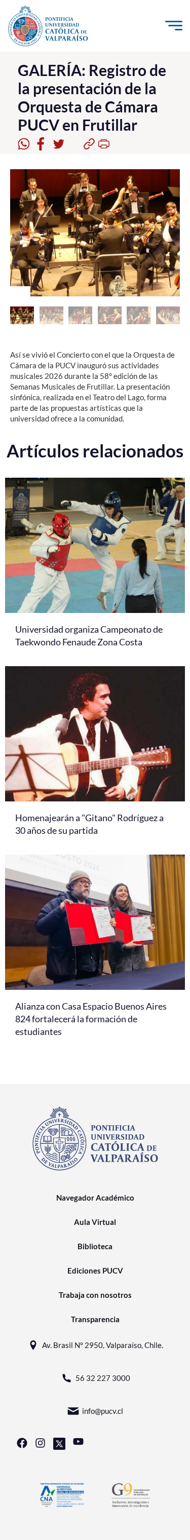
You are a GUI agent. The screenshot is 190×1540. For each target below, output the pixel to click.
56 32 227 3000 (102, 1377)
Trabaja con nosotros (95, 1294)
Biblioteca (95, 1246)
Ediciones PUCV (95, 1270)
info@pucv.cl (102, 1410)
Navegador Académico (95, 1197)
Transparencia (95, 1319)
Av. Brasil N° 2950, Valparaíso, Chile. (102, 1345)
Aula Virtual (95, 1221)
